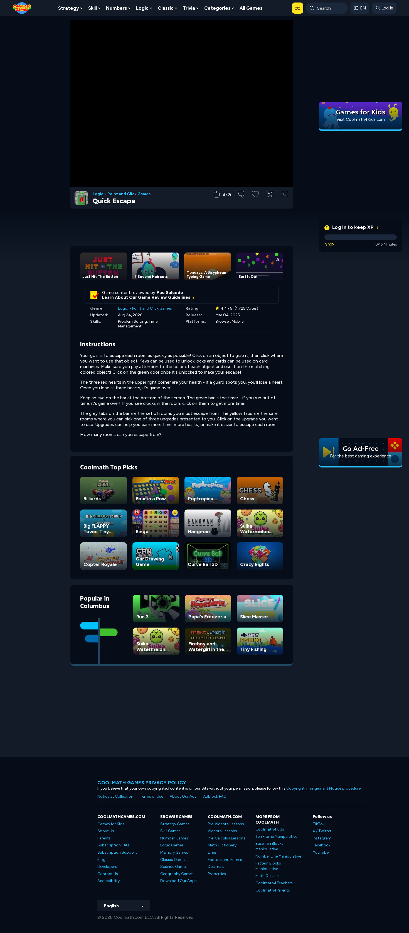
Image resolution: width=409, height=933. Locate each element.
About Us (105, 831)
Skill (92, 8)
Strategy (68, 8)
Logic (142, 8)
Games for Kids (110, 824)
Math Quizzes (267, 875)
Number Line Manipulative (278, 856)
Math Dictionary (222, 845)
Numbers (116, 8)
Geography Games (177, 873)
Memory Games (174, 852)
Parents (104, 838)
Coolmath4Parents (272, 890)
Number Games (174, 838)
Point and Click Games (129, 194)
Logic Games (172, 845)
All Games (251, 8)
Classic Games (173, 859)
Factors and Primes (225, 859)
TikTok (319, 824)
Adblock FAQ (214, 796)
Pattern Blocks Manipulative (268, 866)
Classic (166, 8)
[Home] (22, 7)
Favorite (255, 203)
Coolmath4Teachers (274, 883)
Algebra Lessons (222, 831)
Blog (101, 859)
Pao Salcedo (170, 292)
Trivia (189, 8)
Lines (212, 852)
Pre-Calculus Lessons (226, 838)
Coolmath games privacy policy (141, 782)
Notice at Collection (115, 796)
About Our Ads (183, 796)
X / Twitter (322, 831)
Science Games (174, 866)
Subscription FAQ (113, 845)
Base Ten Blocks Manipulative (269, 846)
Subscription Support (117, 852)
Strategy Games (174, 824)
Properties (217, 873)
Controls (270, 203)
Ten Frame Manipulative (276, 836)
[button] (297, 8)
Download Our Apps (178, 880)
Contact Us (107, 873)
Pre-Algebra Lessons (226, 824)
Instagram (322, 838)
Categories (217, 8)
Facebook (322, 845)
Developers (107, 866)
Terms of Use (151, 796)
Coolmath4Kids (269, 829)
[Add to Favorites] (255, 193)
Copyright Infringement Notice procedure (323, 788)
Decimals (216, 866)
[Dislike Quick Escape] (241, 194)
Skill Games (170, 831)
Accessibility (108, 880)
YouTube (321, 852)
